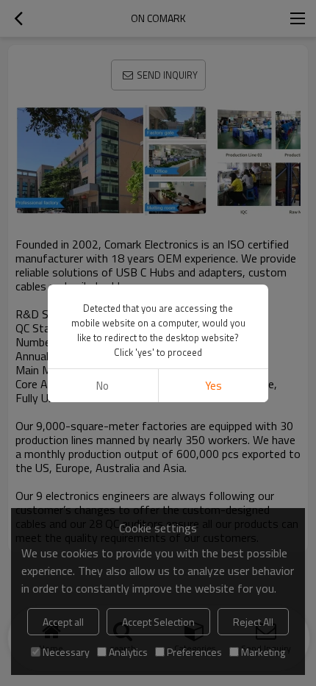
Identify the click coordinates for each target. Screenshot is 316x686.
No (102, 385)
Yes (213, 385)
